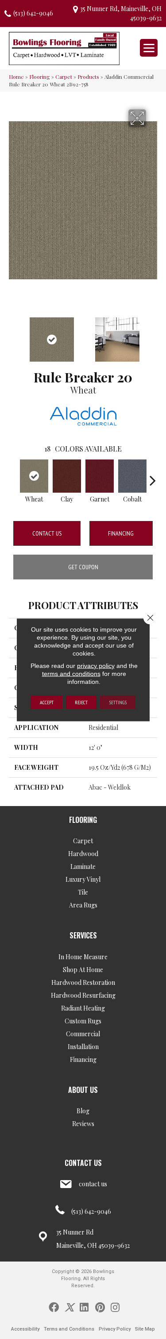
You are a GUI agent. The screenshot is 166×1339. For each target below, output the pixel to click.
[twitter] (69, 1306)
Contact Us (47, 533)
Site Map (145, 1329)
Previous (13, 335)
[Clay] (66, 476)
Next (152, 335)
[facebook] (54, 1306)
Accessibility (25, 1329)
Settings (118, 701)
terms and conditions (71, 673)
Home (16, 76)
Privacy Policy (115, 1329)
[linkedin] (84, 1306)
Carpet (63, 76)
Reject (81, 701)
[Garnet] (99, 476)
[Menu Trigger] (149, 48)
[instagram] (115, 1306)
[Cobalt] (132, 476)
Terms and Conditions (69, 1329)
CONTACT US (83, 1163)
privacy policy (96, 665)
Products (88, 76)
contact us (93, 1184)
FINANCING (121, 533)
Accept (47, 701)
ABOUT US (83, 1089)
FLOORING (83, 819)
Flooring (39, 76)
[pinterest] (100, 1306)
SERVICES (83, 935)
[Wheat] (34, 476)
